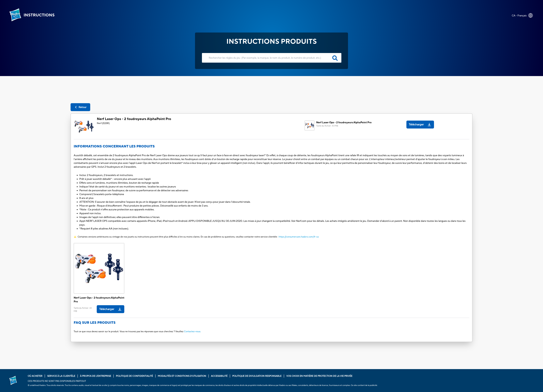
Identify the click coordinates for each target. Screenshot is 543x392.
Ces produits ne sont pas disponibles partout (57, 381)
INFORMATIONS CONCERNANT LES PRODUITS (114, 146)
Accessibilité (219, 376)
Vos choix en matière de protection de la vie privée (319, 376)
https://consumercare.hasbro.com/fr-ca (299, 236)
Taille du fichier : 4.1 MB (327, 126)
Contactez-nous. (192, 331)
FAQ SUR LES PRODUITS (95, 322)
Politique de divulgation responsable (257, 376)
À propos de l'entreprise (95, 376)
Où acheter (35, 376)
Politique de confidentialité (134, 376)
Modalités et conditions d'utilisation (182, 376)
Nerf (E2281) (103, 123)
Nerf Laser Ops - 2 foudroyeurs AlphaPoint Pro (134, 119)
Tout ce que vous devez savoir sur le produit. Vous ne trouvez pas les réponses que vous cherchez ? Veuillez (128, 331)
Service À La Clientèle (61, 376)
